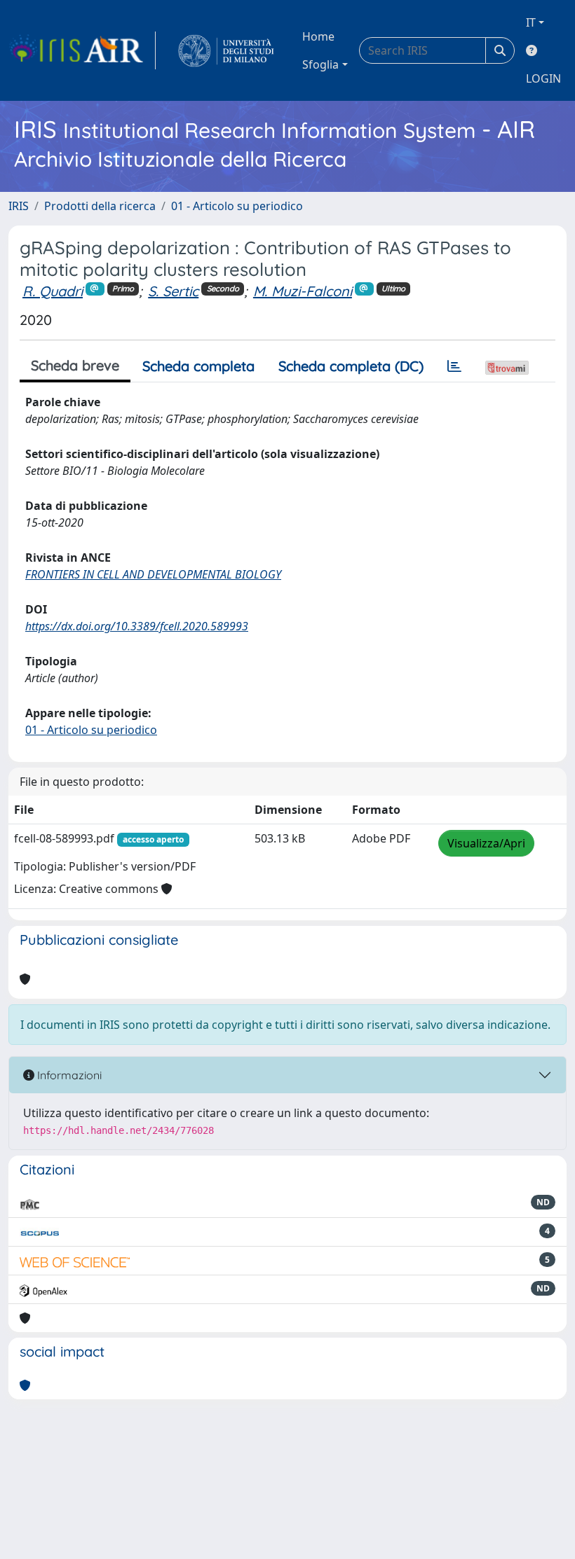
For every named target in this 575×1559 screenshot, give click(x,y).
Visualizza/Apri (486, 843)
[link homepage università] (226, 50)
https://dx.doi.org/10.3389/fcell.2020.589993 (136, 626)
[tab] (454, 366)
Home (318, 36)
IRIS (18, 206)
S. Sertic (173, 291)
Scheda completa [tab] (198, 366)
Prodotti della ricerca (100, 206)
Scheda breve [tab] (75, 365)
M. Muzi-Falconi (302, 291)
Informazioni (68, 1075)
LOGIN (543, 78)
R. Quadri (52, 291)
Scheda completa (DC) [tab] (351, 366)
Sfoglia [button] (320, 64)
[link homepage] (82, 50)
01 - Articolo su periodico (237, 206)
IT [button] (531, 22)
